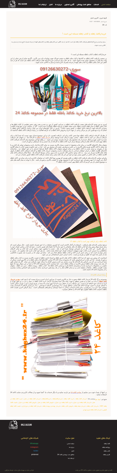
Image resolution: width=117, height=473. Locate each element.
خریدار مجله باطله (79, 406)
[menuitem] (104, 3)
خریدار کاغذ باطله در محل (32, 399)
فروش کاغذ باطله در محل (45, 402)
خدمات (96, 5)
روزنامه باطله (106, 447)
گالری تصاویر (69, 5)
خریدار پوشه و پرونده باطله (51, 406)
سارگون (7, 470)
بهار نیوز (97, 399)
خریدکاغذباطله (46, 399)
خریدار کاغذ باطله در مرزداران (31, 406)
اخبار (51, 5)
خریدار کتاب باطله (92, 406)
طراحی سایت (29, 470)
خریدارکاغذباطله (57, 399)
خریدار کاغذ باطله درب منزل (82, 402)
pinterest (34, 455)
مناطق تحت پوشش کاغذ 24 (65, 455)
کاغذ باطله (107, 444)
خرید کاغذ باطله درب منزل (63, 402)
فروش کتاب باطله (67, 406)
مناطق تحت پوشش (84, 5)
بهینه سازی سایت (19, 470)
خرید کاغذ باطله (69, 399)
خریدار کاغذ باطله (81, 399)
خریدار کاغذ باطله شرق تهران (92, 410)
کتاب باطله (107, 451)
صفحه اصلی (105, 5)
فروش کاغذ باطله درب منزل (27, 402)
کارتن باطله (106, 455)
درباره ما (58, 5)
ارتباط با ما (43, 5)
